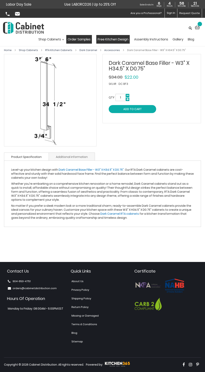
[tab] (26, 156)
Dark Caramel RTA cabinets (119, 214)
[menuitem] (50, 40)
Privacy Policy (80, 290)
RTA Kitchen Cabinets (59, 50)
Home (8, 50)
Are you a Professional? (146, 13)
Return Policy (79, 307)
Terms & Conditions (84, 324)
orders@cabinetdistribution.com (18, 14)
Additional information (72, 157)
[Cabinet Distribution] (23, 28)
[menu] (118, 40)
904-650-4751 (8, 14)
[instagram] (190, 364)
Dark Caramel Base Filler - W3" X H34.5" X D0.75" (91, 170)
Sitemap (77, 341)
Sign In (171, 13)
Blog (74, 333)
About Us (77, 281)
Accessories (112, 50)
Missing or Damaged (85, 316)
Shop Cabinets (29, 50)
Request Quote (189, 13)
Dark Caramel (88, 50)
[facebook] (184, 364)
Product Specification (26, 157)
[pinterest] (197, 364)
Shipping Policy (81, 298)
